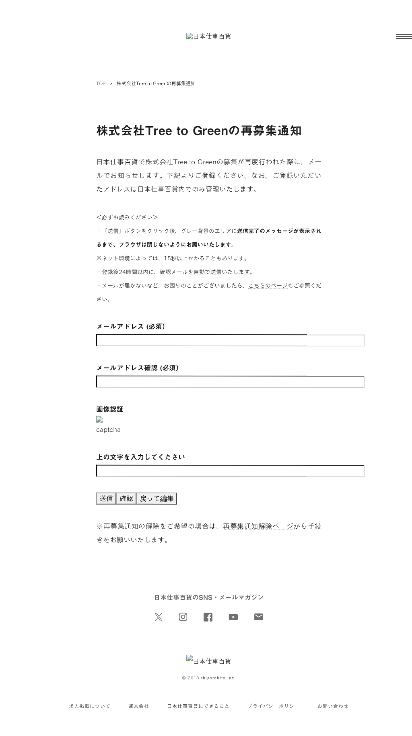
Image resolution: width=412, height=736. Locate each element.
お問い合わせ (333, 705)
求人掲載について (90, 705)
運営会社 (138, 705)
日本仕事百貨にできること (198, 705)
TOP (100, 83)
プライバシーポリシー (273, 705)
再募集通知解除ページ (258, 526)
